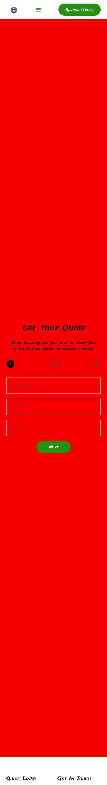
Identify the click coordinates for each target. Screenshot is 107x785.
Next (53, 447)
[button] (39, 9)
